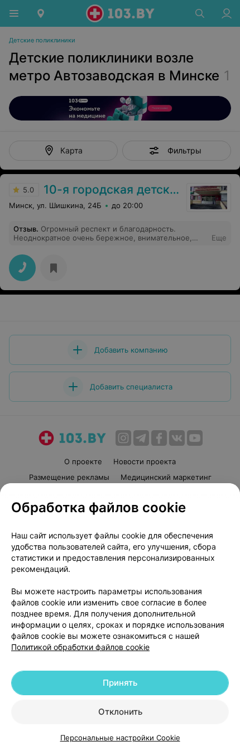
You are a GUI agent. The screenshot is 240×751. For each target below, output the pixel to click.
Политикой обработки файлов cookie (80, 647)
